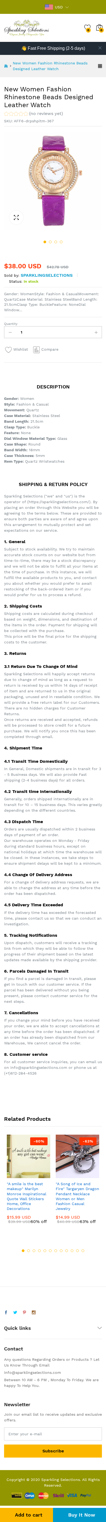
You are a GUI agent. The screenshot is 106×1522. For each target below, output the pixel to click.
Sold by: (11, 275)
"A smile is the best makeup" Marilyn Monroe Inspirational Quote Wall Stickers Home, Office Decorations (26, 1196)
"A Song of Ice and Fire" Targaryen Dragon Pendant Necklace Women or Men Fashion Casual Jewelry (77, 1196)
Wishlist (20, 349)
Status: (15, 281)
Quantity (10, 323)
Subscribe (53, 1450)
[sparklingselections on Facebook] (6, 1313)
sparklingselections (47, 275)
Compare (49, 349)
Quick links (17, 1328)
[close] (100, 48)
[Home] (6, 66)
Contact (13, 1349)
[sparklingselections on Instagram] (34, 1313)
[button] (33, 114)
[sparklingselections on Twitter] (15, 1313)
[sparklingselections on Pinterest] (24, 1313)
